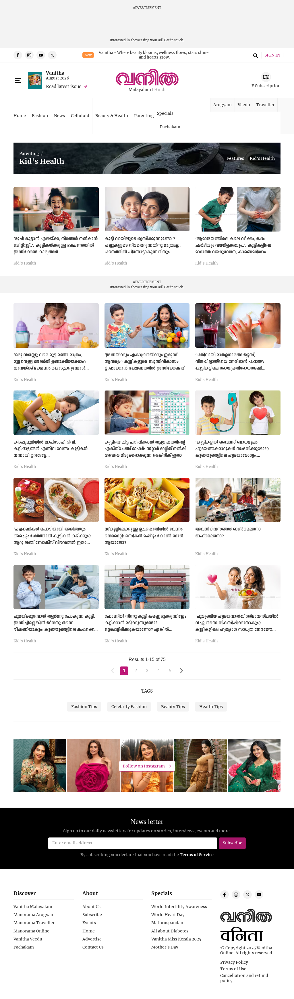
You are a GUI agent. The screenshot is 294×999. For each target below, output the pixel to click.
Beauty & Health (111, 115)
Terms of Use (233, 968)
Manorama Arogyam (34, 914)
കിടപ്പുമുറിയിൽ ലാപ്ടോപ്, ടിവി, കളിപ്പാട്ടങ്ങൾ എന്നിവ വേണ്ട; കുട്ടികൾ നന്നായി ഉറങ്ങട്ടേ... (50, 449)
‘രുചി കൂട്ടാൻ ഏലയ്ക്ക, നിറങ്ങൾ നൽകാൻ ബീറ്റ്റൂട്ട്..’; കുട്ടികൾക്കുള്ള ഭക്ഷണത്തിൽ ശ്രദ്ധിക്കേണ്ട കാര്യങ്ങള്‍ (55, 245)
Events (89, 922)
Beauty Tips (173, 706)
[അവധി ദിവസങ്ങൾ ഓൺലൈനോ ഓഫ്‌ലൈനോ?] (238, 500)
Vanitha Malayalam (32, 906)
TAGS (147, 691)
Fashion (40, 115)
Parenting (144, 115)
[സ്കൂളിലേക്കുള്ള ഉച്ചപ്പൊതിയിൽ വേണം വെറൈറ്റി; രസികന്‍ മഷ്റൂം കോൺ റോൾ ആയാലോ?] (147, 500)
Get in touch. (174, 40)
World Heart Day (168, 914)
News (59, 115)
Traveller (265, 104)
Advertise (92, 939)
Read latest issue (63, 86)
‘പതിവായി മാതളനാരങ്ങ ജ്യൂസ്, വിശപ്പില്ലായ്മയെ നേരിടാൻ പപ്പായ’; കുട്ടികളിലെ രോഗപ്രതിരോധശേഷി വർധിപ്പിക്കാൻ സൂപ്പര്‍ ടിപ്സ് (229, 365)
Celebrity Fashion (129, 706)
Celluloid (80, 115)
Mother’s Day (164, 947)
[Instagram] (29, 55)
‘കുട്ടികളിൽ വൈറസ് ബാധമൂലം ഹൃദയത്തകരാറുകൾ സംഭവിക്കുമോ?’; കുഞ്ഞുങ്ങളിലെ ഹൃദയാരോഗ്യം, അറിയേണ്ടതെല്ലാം (232, 452)
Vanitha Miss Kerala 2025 (176, 939)
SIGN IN (272, 55)
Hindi (160, 89)
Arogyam (222, 104)
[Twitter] (52, 55)
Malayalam (140, 89)
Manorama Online (31, 931)
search (255, 55)
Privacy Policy (234, 962)
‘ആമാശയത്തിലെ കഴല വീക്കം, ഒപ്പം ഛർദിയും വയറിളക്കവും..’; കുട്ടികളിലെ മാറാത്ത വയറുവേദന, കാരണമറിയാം (233, 245)
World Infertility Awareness (179, 906)
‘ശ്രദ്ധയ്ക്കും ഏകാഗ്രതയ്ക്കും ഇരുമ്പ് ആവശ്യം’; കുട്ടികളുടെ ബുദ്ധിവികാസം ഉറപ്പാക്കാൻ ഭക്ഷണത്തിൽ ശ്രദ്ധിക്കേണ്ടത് (144, 362)
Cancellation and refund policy (244, 978)
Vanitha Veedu (27, 939)
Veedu (244, 104)
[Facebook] (17, 55)
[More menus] (17, 80)
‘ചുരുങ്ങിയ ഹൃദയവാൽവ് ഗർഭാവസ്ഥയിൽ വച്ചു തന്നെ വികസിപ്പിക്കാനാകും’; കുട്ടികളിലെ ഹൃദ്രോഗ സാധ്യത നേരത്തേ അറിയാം (236, 626)
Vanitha (55, 73)
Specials (165, 113)
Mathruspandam (168, 922)
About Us (91, 906)
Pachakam (170, 126)
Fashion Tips (84, 706)
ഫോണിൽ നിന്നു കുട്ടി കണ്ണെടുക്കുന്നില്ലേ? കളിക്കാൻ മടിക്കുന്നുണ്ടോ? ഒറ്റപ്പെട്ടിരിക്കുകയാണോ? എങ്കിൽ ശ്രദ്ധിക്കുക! (145, 626)
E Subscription (266, 85)
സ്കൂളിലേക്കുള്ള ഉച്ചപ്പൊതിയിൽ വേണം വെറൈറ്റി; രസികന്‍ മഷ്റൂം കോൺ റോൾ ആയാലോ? (144, 536)
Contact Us (93, 947)
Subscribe (92, 914)
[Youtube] (40, 55)
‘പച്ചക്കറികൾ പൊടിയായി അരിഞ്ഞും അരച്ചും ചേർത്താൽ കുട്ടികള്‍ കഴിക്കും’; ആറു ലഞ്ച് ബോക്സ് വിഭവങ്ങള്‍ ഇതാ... (52, 536)
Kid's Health (262, 158)
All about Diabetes (169, 931)
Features (235, 158)
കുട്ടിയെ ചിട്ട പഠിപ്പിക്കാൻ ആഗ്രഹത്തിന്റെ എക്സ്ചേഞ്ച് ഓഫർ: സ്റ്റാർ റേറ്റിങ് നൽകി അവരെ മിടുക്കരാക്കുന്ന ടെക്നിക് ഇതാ (145, 449)
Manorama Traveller (34, 922)
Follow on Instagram (144, 766)
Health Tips (211, 706)
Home (19, 115)
